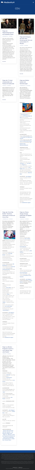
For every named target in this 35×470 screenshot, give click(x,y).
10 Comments (26, 45)
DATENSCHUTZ (15, 467)
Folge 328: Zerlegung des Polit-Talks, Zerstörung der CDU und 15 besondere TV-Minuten (26, 40)
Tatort (4, 392)
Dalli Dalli (8, 374)
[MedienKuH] (8, 2)
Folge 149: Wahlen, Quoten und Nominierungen (24, 82)
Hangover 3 (24, 164)
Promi (9, 253)
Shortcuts (13, 266)
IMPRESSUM (20, 467)
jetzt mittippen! (28, 176)
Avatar (8, 294)
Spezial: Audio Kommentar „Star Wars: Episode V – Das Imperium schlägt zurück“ (7, 432)
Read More (4, 61)
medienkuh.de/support (26, 202)
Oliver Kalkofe (27, 238)
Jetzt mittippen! (12, 410)
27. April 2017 (4, 85)
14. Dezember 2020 (5, 36)
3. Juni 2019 (21, 45)
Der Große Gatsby (8, 306)
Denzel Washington (23, 272)
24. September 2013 (22, 85)
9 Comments (9, 85)
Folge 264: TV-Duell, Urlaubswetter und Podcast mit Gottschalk (8, 82)
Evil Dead (22, 163)
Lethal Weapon (6, 310)
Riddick (4, 302)
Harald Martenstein (6, 269)
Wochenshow (9, 377)
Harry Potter (8, 287)
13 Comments (28, 85)
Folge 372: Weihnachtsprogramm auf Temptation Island (8, 32)
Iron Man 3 (29, 163)
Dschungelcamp (23, 246)
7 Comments (10, 36)
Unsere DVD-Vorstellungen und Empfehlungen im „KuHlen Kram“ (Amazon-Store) (8, 439)
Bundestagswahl (24, 114)
